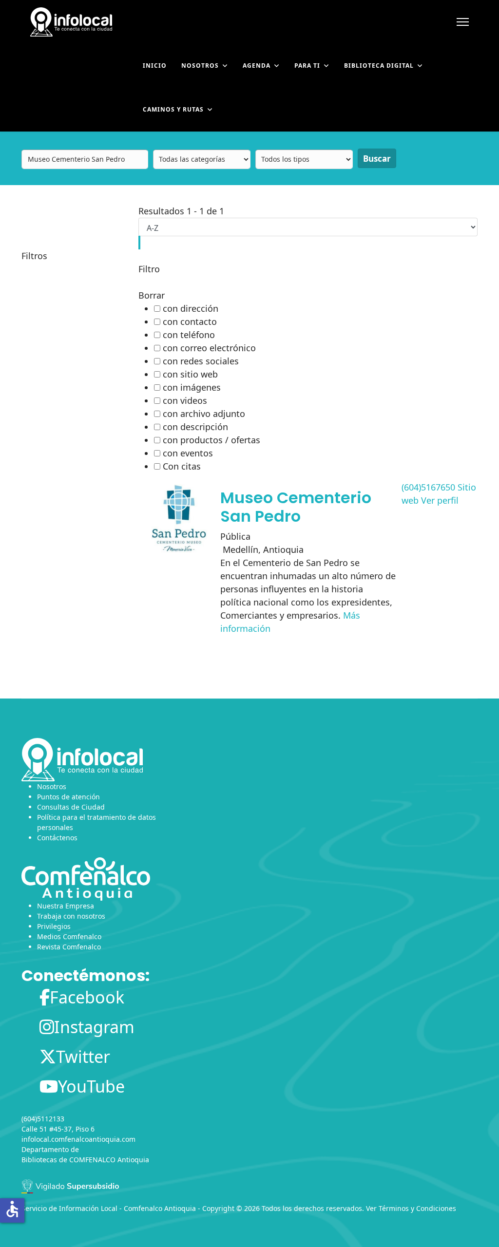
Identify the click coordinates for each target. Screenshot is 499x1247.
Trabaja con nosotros (71, 916)
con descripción (195, 427)
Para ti (307, 65)
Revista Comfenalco (69, 946)
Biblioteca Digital (379, 65)
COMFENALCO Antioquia (109, 1159)
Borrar (151, 295)
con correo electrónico (209, 348)
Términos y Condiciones (417, 1208)
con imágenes (192, 387)
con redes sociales (201, 361)
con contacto (190, 321)
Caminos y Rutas (173, 109)
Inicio (155, 65)
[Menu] (463, 22)
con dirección (190, 308)
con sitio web (190, 374)
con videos (185, 400)
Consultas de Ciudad (71, 807)
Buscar (377, 158)
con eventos (188, 453)
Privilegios (54, 926)
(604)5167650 (428, 487)
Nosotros (200, 65)
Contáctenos (57, 837)
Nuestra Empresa (65, 905)
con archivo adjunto (204, 413)
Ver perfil (440, 500)
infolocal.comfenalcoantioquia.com (78, 1139)
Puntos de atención (68, 796)
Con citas (182, 466)
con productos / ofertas (211, 440)
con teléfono (189, 334)
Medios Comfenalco (69, 936)
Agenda (256, 65)
